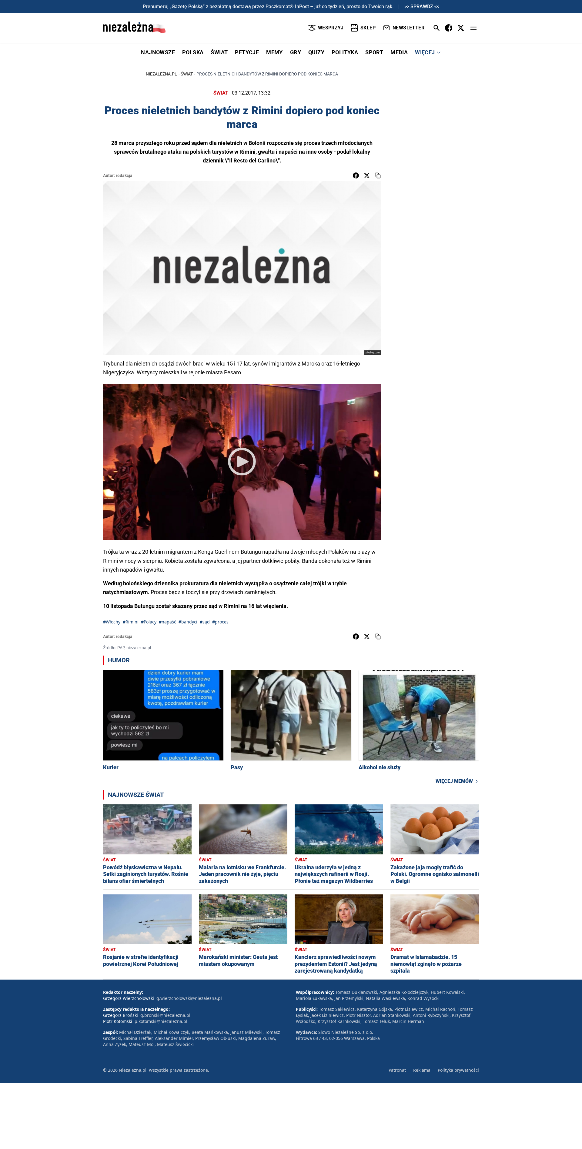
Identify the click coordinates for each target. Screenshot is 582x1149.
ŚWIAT (219, 52)
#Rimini (131, 622)
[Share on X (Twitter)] (367, 175)
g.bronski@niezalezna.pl (165, 1015)
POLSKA (192, 52)
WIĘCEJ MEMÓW (454, 781)
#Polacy (148, 622)
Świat (187, 74)
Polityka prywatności (458, 1070)
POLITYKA (345, 52)
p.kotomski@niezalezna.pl (161, 1021)
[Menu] (473, 27)
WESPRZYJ (330, 28)
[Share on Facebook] (356, 175)
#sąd (205, 622)
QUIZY (316, 52)
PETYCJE (247, 52)
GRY (295, 52)
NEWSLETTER (408, 28)
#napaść (167, 622)
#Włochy (111, 622)
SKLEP (368, 28)
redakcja (124, 175)
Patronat (397, 1070)
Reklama (421, 1070)
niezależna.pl (161, 74)
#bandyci (188, 622)
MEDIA (399, 52)
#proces (220, 622)
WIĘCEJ (425, 52)
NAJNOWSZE (158, 52)
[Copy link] (378, 175)
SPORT (374, 52)
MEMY (274, 52)
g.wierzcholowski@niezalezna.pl (189, 998)
